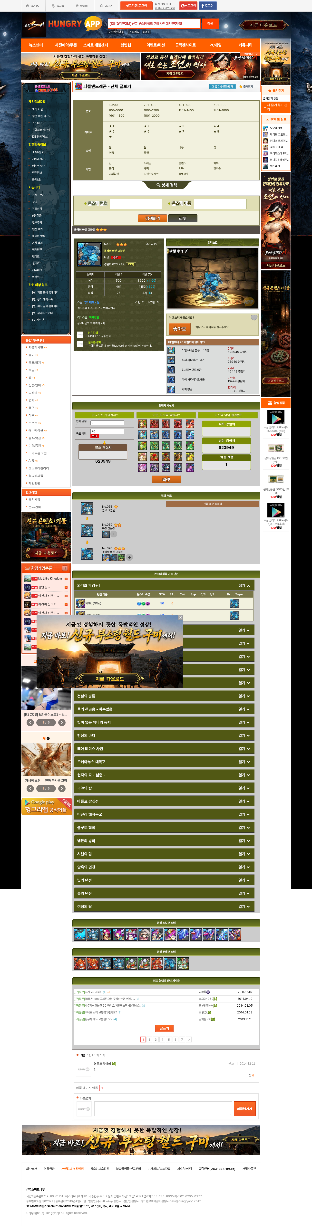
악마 (181, 168)
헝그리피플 (36, 475)
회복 (216, 163)
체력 (146, 168)
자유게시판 (38, 347)
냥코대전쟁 (275, 128)
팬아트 (35, 256)
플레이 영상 (38, 236)
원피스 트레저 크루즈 (279, 141)
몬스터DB (38, 123)
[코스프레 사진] (46, 688)
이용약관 (49, 1169)
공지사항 (34, 499)
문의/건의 (35, 507)
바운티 (146, 32)
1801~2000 (151, 115)
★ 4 (216, 126)
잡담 (34, 202)
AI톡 (33, 460)
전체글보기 (38, 195)
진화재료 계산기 (41, 130)
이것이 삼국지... (48, 604)
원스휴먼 (274, 166)
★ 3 (181, 126)
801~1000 (116, 110)
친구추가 (37, 222)
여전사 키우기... (48, 595)
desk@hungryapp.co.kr (185, 1201)
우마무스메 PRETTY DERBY (279, 153)
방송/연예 (37, 385)
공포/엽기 (37, 362)
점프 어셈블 (276, 147)
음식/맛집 (37, 438)
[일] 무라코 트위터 (42, 313)
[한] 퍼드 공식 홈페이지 (45, 292)
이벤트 (35, 277)
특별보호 (183, 174)
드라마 (35, 392)
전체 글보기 (121, 86)
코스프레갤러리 (39, 468)
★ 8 (216, 131)
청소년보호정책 (99, 1169)
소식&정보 (38, 152)
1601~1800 (116, 115)
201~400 (150, 105)
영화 (33, 400)
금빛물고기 (205, 1019)
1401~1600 (221, 110)
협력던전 (37, 249)
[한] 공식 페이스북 (42, 299)
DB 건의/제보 (40, 136)
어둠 (111, 152)
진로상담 (37, 208)
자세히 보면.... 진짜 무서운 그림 (46, 780)
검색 (210, 24)
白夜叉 (203, 1012)
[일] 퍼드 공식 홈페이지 (45, 306)
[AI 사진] (46, 759)
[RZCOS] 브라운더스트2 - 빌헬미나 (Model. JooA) (60, 714)
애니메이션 (38, 430)
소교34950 (206, 999)
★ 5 (111, 131)
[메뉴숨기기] (250, 54)
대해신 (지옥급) (93, 603)
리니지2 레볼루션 (279, 160)
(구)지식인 (38, 320)
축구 (33, 408)
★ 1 (111, 126)
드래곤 (147, 163)
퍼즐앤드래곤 (95, 86)
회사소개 (31, 1169)
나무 (181, 147)
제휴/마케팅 (184, 1169)
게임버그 (37, 270)
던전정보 (37, 172)
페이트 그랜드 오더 (279, 134)
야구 (33, 415)
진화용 (217, 168)
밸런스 (182, 163)
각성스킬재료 (151, 174)
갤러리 (35, 263)
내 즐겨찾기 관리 (275, 107)
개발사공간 (249, 1169)
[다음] (189, 1039)
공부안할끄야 (206, 1005)
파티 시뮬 (37, 109)
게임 (33, 370)
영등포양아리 (103, 1063)
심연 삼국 (44, 587)
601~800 (220, 105)
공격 (111, 168)
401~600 (185, 105)
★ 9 (111, 137)
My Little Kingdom (50, 578)
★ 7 (181, 131)
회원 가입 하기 (163, 4)
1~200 (113, 105)
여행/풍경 (37, 445)
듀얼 (146, 152)
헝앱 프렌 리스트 (41, 116)
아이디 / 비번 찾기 (165, 8)
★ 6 (146, 131)
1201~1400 (186, 110)
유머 (33, 355)
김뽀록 (202, 992)
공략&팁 (36, 179)
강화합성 (113, 174)
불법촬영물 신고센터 (128, 1169)
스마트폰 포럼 (38, 453)
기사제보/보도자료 (159, 1169)
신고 (231, 1063)
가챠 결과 (37, 243)
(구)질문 (36, 215)
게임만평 (34, 483)
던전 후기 (37, 229)
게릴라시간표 (39, 159)
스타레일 (134, 32)
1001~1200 (151, 110)
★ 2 (146, 126)
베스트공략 (38, 166)
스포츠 (35, 423)
